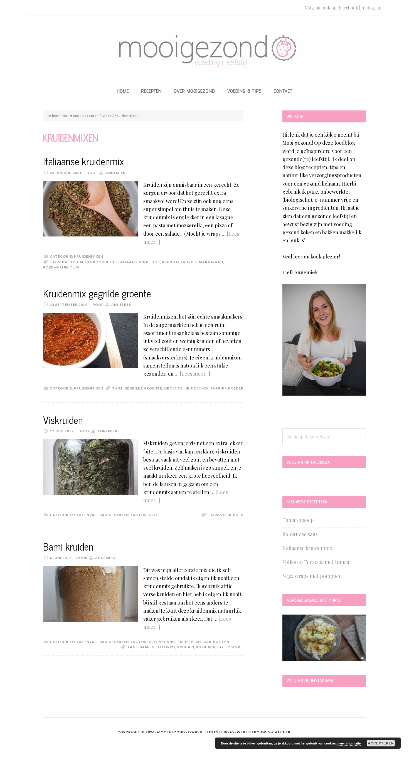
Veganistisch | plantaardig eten (194, 642)
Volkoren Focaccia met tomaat (316, 562)
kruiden (170, 262)
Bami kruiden (68, 546)
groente (173, 388)
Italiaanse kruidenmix (83, 161)
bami (145, 647)
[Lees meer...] (195, 373)
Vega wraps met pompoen (312, 576)
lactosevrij (230, 647)
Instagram (372, 8)
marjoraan (211, 262)
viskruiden (231, 515)
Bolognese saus (300, 534)
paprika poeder (227, 388)
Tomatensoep (298, 520)
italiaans (126, 262)
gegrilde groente (143, 388)
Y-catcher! (280, 732)
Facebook (348, 8)
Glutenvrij (86, 515)
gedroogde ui (99, 262)
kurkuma (205, 647)
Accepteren (381, 743)
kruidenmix (196, 388)
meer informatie (349, 743)
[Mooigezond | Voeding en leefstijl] (204, 73)
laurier (189, 262)
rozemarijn (55, 267)
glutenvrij (163, 647)
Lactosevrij (144, 515)
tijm (74, 267)
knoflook (149, 262)
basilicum (72, 262)
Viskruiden (63, 419)
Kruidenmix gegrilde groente (97, 293)
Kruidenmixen (88, 256)
